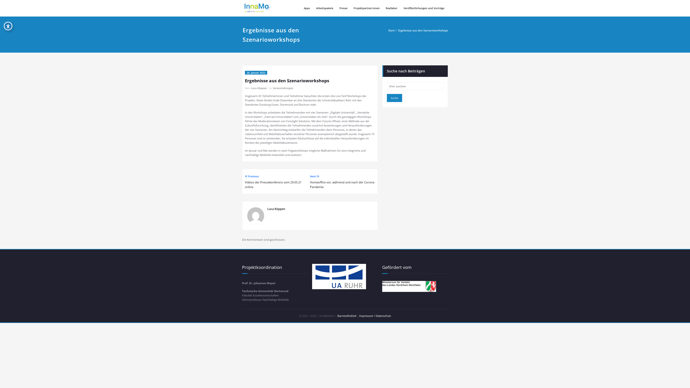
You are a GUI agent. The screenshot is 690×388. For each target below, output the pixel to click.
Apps (307, 8)
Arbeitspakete (324, 8)
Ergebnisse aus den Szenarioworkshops (423, 30)
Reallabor (391, 8)
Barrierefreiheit (346, 316)
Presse (343, 8)
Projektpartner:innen (367, 8)
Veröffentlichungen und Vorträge (424, 8)
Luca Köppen (259, 88)
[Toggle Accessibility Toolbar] (8, 26)
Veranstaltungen (283, 88)
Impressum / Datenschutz (375, 316)
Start (391, 30)
